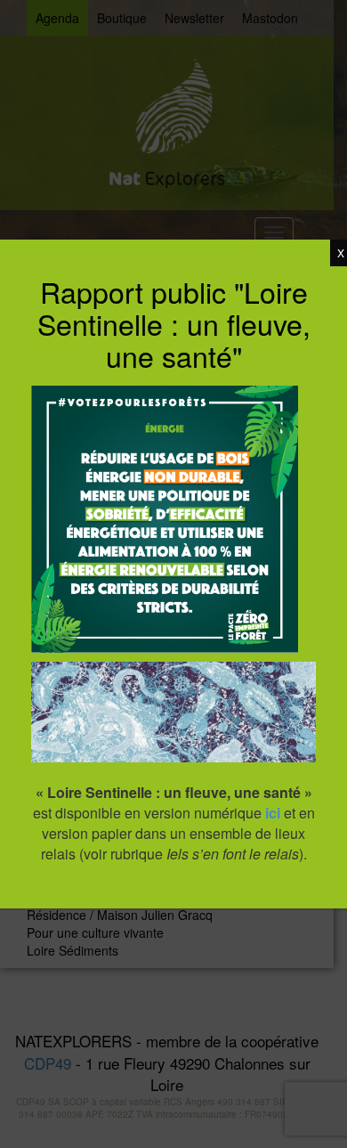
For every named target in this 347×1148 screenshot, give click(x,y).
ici (272, 812)
